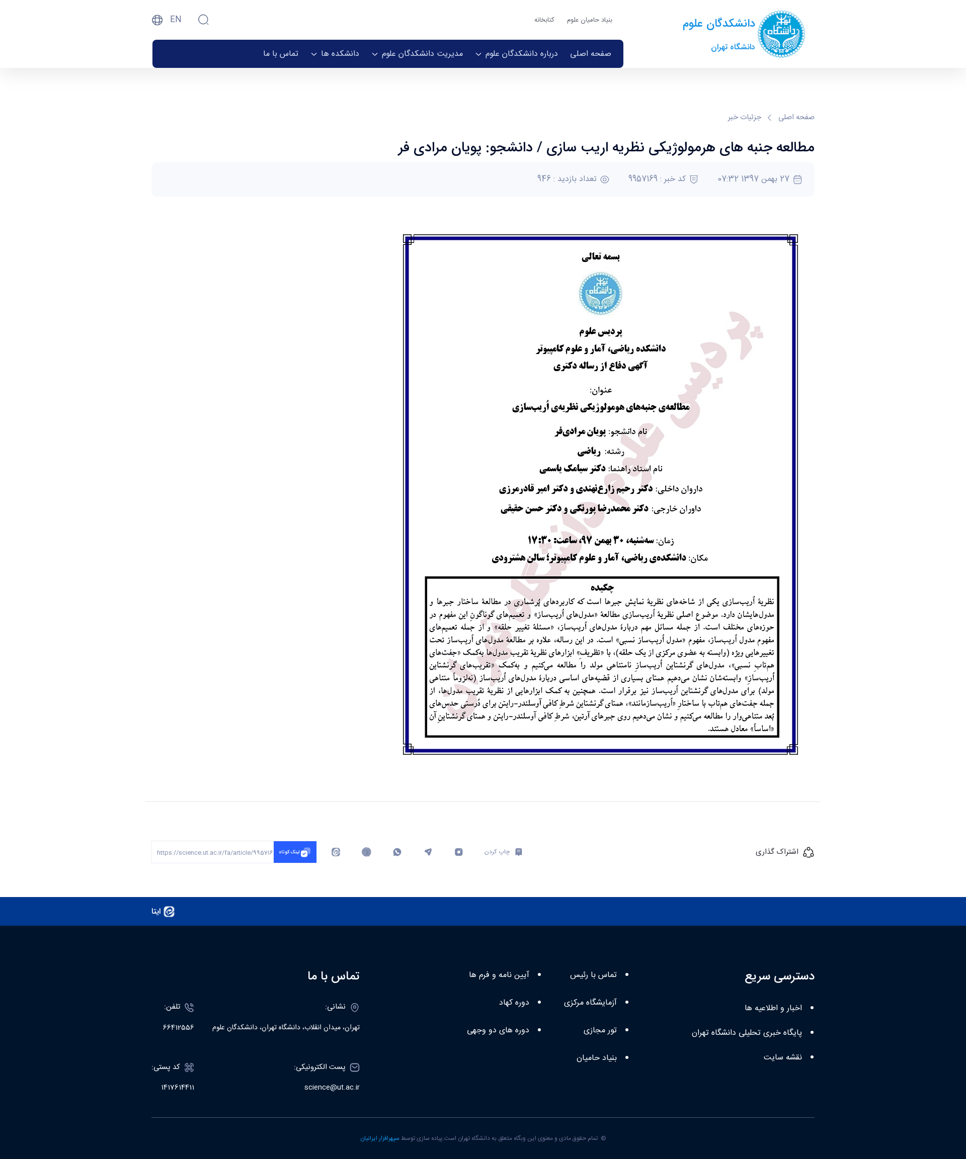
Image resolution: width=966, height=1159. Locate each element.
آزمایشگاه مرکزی (590, 1003)
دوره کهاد (514, 1003)
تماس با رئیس (593, 975)
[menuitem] (590, 54)
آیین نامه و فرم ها (499, 975)
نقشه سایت (783, 1057)
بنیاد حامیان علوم (589, 20)
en (176, 20)
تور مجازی (600, 1030)
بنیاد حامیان (597, 1058)
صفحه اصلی (796, 118)
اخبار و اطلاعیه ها (773, 1008)
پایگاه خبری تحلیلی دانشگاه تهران (747, 1033)
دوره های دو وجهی (498, 1030)
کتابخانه (544, 20)
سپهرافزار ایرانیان (379, 1138)
